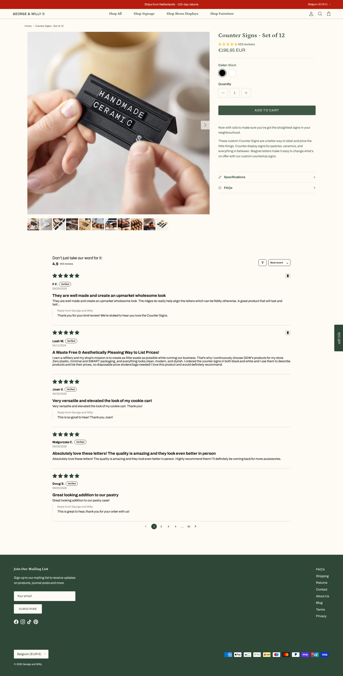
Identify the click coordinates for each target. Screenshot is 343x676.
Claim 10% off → (132, 348)
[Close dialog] (242, 305)
